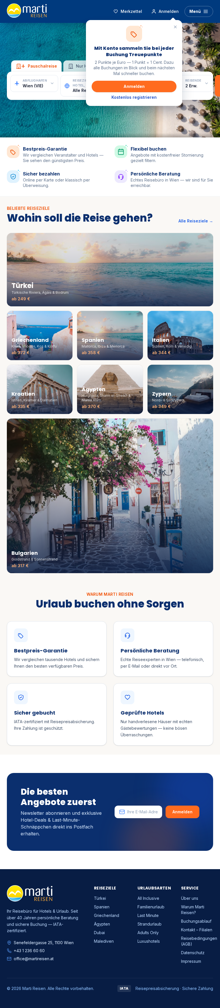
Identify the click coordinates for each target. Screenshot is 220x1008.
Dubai (99, 932)
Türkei (100, 898)
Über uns (189, 898)
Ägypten (102, 924)
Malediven (104, 941)
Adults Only (148, 932)
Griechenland (106, 915)
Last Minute (148, 915)
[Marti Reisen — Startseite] (27, 11)
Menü (195, 11)
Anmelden (134, 86)
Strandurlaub (150, 924)
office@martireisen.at (34, 958)
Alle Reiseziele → (195, 220)
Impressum (191, 961)
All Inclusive (148, 898)
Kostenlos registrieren (134, 97)
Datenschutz (193, 952)
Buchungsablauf (196, 921)
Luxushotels (149, 941)
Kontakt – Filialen (196, 929)
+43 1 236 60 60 (29, 950)
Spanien (101, 906)
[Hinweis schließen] (175, 26)
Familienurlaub (151, 906)
